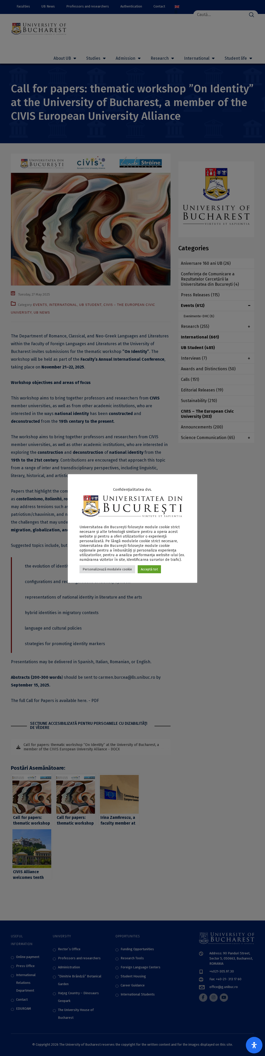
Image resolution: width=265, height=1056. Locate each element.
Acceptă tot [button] (149, 569)
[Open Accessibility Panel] (254, 1045)
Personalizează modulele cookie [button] (107, 569)
